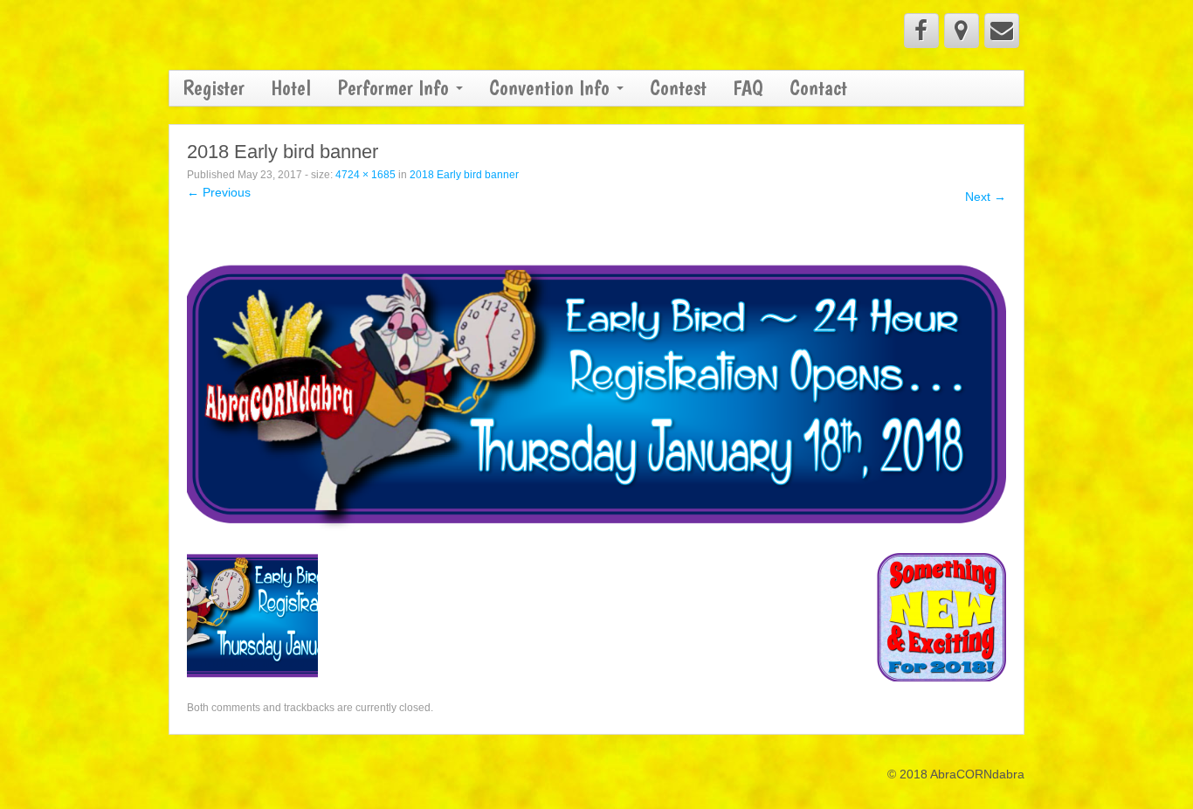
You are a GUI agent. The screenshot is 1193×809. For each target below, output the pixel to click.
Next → (985, 197)
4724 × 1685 (365, 175)
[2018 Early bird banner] (596, 385)
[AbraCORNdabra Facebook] (921, 30)
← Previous (219, 192)
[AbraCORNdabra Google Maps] (961, 30)
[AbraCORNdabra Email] (1001, 30)
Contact (818, 87)
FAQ (748, 87)
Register (214, 87)
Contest (678, 87)
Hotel (291, 87)
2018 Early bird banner (464, 175)
